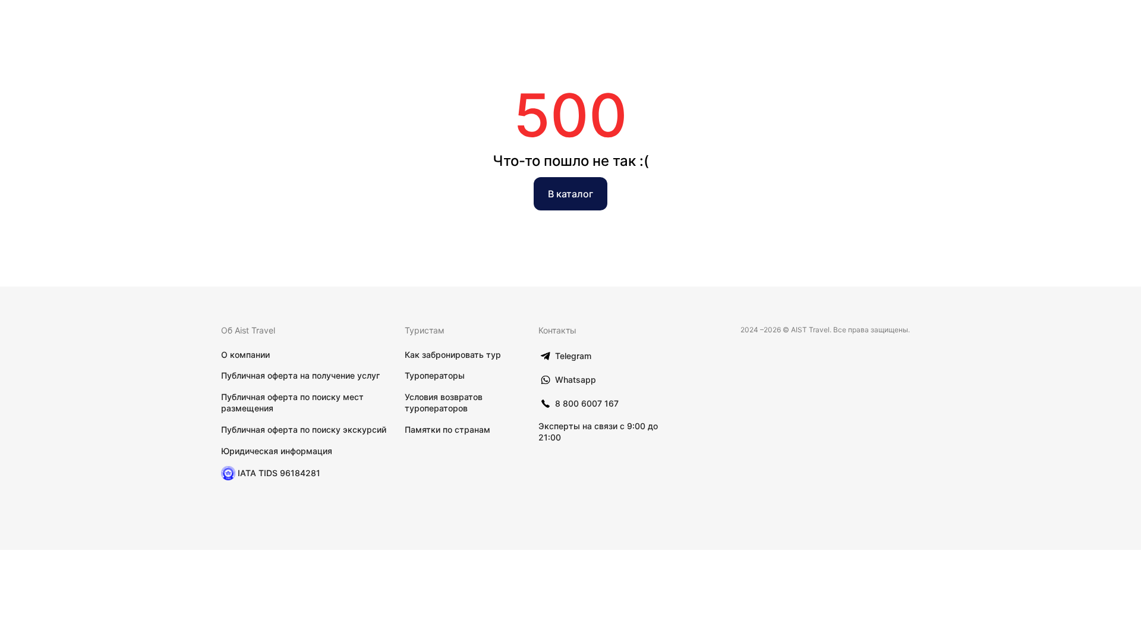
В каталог (570, 194)
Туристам (425, 330)
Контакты (557, 330)
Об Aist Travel (248, 330)
